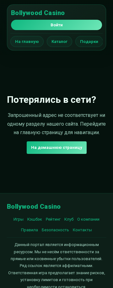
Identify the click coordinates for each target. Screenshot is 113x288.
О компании (88, 219)
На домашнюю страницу (56, 147)
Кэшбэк (34, 219)
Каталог (59, 41)
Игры (18, 219)
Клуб (68, 219)
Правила (29, 230)
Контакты (82, 230)
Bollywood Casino (38, 13)
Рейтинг (53, 219)
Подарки (89, 41)
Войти (57, 25)
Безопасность (55, 230)
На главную (27, 41)
